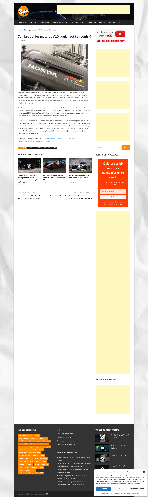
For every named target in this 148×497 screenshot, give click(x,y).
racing (36, 458)
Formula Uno (37, 33)
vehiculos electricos (24, 470)
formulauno (44, 444)
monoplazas (37, 447)
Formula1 (29, 441)
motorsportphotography (36, 450)
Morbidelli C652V (118, 466)
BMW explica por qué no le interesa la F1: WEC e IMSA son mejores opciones (79, 177)
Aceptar (103, 489)
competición (34, 438)
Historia (112, 22)
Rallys (20, 467)
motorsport (46, 447)
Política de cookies (107, 493)
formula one (42, 147)
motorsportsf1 (23, 452)
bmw (31, 435)
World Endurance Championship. (28, 473)
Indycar (21, 447)
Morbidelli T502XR (118, 456)
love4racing (28, 447)
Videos (121, 22)
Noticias (32, 22)
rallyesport (22, 464)
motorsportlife (23, 450)
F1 (27, 147)
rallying (37, 464)
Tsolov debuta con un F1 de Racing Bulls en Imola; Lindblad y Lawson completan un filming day (29, 178)
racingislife (43, 458)
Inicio (59, 430)
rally (31, 461)
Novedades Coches (60, 22)
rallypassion (44, 464)
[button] (144, 472)
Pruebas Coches (78, 22)
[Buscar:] (113, 147)
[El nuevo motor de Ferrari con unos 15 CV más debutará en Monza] (54, 166)
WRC (41, 473)
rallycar (37, 461)
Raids (20, 461)
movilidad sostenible (25, 455)
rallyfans (29, 464)
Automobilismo (23, 435)
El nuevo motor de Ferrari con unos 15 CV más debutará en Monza (54, 177)
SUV (41, 467)
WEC (33, 470)
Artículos (45, 22)
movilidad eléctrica (34, 452)
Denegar (120, 489)
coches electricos (24, 438)
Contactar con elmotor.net (66, 444)
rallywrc (26, 467)
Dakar (42, 438)
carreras (37, 435)
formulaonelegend (24, 444)
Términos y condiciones (119, 493)
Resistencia (34, 467)
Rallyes (102, 22)
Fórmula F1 (28, 33)
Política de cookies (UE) (65, 437)
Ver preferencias (137, 489)
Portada (22, 22)
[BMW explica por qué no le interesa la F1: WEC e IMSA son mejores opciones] (80, 166)
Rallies (26, 461)
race (31, 458)
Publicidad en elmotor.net (65, 441)
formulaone (37, 441)
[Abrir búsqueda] (129, 22)
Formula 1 (92, 22)
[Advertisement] (93, 9)
